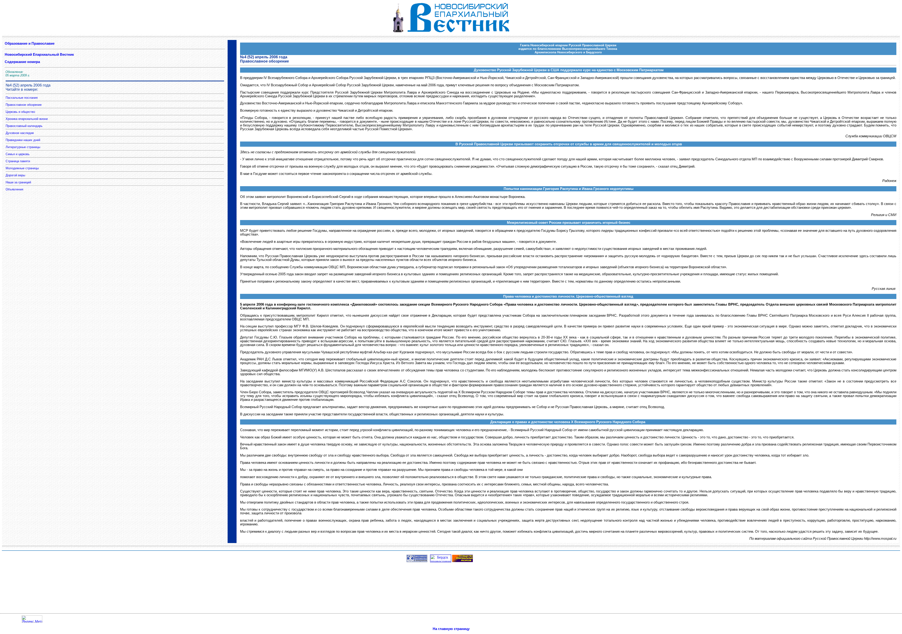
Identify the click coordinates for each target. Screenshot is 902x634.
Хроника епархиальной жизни (27, 119)
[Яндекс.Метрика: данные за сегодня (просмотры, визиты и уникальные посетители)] (32, 619)
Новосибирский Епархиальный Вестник (40, 54)
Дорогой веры (15, 175)
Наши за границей (18, 182)
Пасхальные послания (22, 97)
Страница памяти (18, 161)
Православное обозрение (24, 104)
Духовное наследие (20, 133)
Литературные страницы (23, 147)
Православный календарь (24, 126)
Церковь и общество (20, 112)
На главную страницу (451, 629)
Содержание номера (22, 62)
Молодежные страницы (22, 168)
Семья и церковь (18, 154)
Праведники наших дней (23, 140)
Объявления (14, 189)
